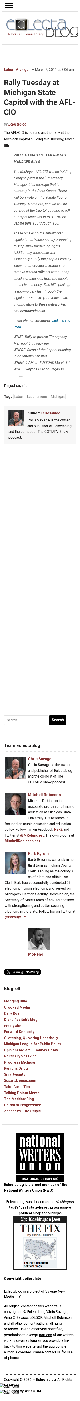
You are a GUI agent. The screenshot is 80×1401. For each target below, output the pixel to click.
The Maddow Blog (19, 1099)
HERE (58, 829)
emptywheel (14, 1026)
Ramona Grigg (16, 1068)
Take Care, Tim (17, 1087)
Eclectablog (17, 124)
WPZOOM (33, 1391)
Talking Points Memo (22, 1093)
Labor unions (37, 396)
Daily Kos (11, 1013)
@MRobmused (32, 835)
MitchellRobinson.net (22, 841)
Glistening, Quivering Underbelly (31, 1038)
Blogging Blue (15, 1001)
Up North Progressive (22, 1105)
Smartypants (14, 1074)
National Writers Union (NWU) (28, 1190)
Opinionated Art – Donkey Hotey (31, 1050)
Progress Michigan (20, 1062)
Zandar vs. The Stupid (22, 1111)
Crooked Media (17, 1007)
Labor (9, 70)
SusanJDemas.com (20, 1080)
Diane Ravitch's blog (21, 1020)
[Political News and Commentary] (42, 28)
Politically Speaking (20, 1056)
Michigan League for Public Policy (32, 1044)
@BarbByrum (15, 917)
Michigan (22, 70)
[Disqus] (40, 513)
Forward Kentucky (19, 1032)
